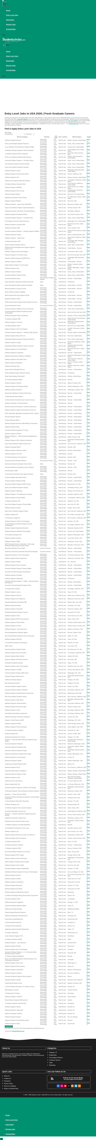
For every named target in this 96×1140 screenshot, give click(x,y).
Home (8, 10)
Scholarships (11, 29)
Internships (10, 20)
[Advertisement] (48, 94)
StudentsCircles (73, 123)
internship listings (22, 119)
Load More (8, 1026)
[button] (3, 35)
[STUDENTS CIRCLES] (10, 1)
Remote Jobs (11, 24)
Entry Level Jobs (12, 15)
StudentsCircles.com (18, 1031)
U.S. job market (72, 120)
